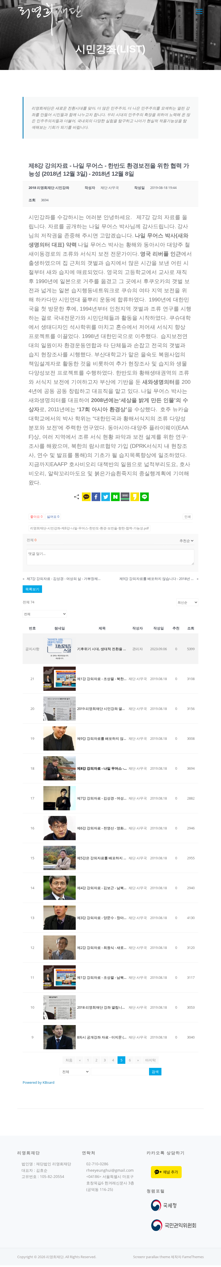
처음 (68, 1060)
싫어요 (53, 516)
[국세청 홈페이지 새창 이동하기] (165, 1205)
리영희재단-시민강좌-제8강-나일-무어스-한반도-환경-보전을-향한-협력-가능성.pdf (89, 528)
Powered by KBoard (38, 1082)
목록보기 (32, 589)
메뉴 (198, 11)
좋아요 (36, 516)
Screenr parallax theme (151, 1256)
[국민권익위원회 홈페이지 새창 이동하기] (174, 1224)
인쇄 (187, 516)
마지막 (150, 1060)
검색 (155, 1071)
